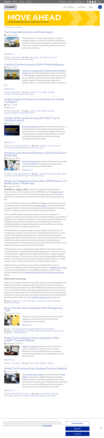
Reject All (77, 428)
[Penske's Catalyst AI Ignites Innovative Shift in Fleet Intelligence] (12, 74)
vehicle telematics (20, 333)
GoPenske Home (8, 27)
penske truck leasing (11, 59)
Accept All (77, 434)
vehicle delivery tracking (48, 57)
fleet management (46, 331)
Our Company (69, 7)
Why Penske (62, 2)
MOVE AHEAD (34, 17)
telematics (43, 363)
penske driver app (46, 174)
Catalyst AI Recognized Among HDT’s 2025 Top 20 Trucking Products (32, 119)
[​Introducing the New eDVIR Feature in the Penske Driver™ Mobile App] (12, 165)
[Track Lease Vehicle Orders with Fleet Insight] (12, 42)
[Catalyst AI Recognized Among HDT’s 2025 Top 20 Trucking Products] (12, 130)
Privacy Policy (47, 426)
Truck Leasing (15, 57)
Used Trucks (25, 329)
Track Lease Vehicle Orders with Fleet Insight (28, 32)
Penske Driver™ (32, 164)
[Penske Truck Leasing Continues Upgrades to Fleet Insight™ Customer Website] (12, 350)
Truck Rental (49, 329)
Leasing (21, 2)
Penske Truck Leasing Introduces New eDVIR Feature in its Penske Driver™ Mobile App (35, 182)
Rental (15, 2)
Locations (82, 7)
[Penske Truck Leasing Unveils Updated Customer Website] (12, 378)
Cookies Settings (77, 423)
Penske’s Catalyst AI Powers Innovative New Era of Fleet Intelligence (34, 100)
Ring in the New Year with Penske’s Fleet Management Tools (33, 309)
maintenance (18, 395)
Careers (70, 2)
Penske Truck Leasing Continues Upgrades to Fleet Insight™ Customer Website (31, 339)
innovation (57, 146)
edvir (64, 174)
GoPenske (7, 2)
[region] (52, 428)
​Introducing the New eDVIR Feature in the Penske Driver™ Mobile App (35, 154)
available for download (58, 267)
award (50, 146)
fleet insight (34, 57)
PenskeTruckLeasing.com (41, 297)
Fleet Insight (41, 205)
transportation (50, 395)
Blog (91, 7)
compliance (8, 176)
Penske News (15, 111)
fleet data (51, 92)
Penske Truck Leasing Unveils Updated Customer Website (35, 368)
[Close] (101, 428)
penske (50, 363)
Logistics (29, 2)
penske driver (17, 301)
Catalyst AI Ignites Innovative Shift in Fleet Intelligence (34, 64)
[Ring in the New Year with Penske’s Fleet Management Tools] (12, 320)
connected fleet (45, 394)
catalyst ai (33, 92)
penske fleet (8, 333)
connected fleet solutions (21, 331)
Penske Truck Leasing (27, 59)
